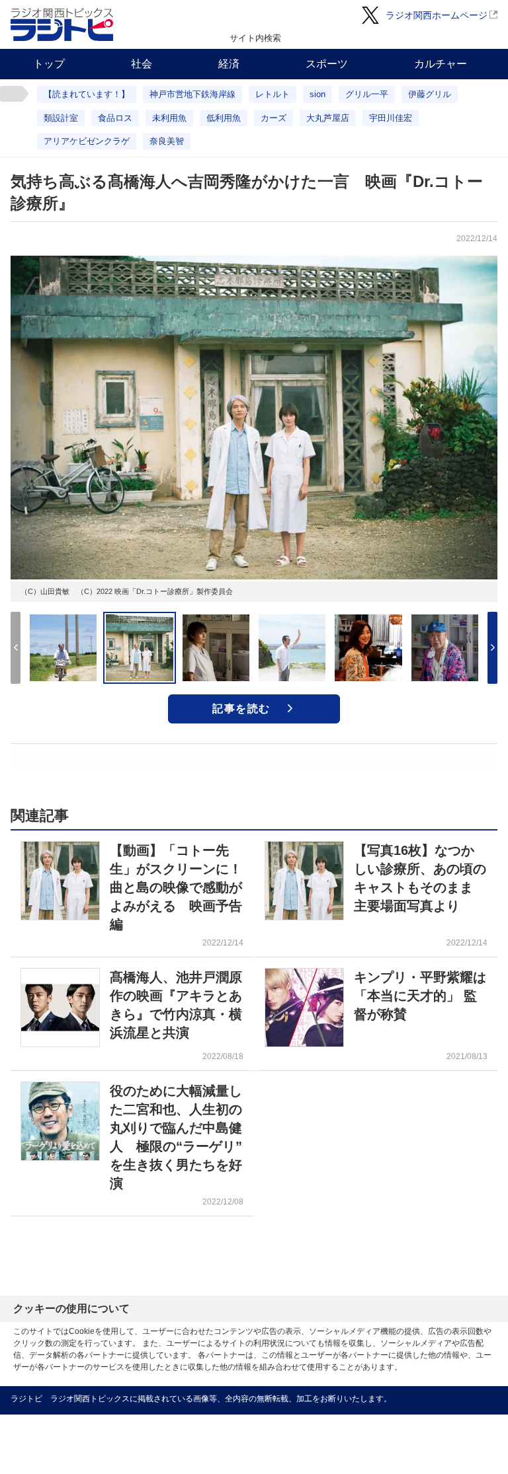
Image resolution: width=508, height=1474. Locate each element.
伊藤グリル (429, 94)
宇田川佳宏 (390, 118)
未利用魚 (169, 118)
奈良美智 (166, 141)
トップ (49, 63)
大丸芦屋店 (327, 118)
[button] (492, 648)
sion (317, 94)
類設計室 (61, 118)
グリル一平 (366, 94)
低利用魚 (223, 118)
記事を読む (241, 708)
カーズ (273, 118)
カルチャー (440, 63)
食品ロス (115, 118)
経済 (228, 63)
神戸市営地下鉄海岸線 (192, 94)
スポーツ (327, 63)
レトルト (272, 94)
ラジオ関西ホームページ (436, 15)
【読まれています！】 (87, 94)
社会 (141, 63)
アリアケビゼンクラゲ (87, 141)
